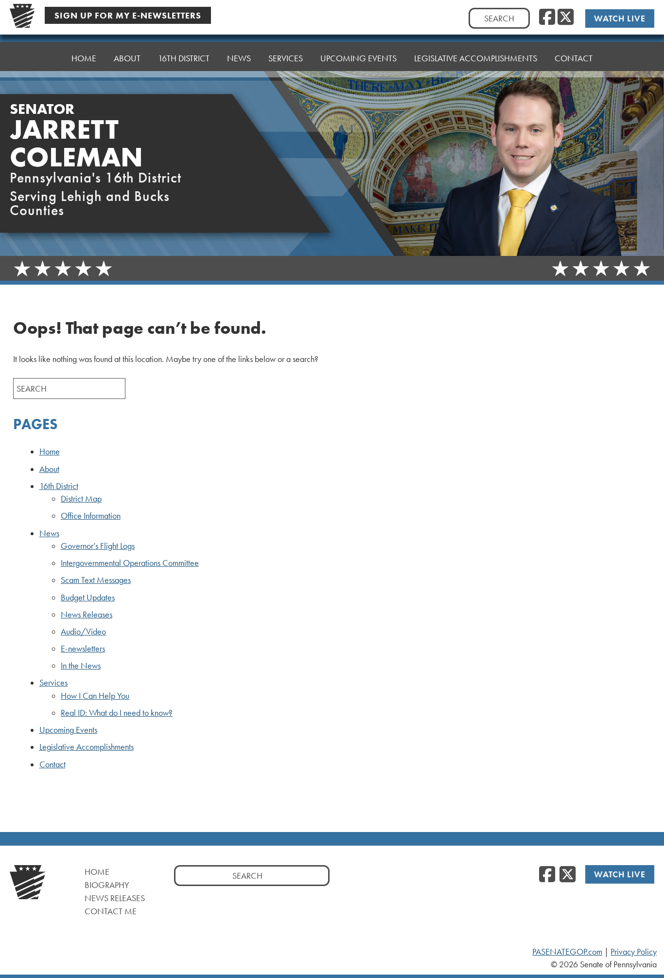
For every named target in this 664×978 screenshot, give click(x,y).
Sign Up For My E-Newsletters (127, 15)
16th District (58, 486)
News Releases (86, 614)
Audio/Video (83, 631)
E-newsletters (83, 648)
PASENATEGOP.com (567, 951)
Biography (107, 884)
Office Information (91, 515)
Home (83, 58)
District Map (81, 498)
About (127, 58)
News (49, 533)
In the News (81, 665)
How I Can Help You (95, 695)
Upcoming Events (358, 58)
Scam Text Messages (96, 580)
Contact (574, 58)
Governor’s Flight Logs (98, 546)
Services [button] (285, 58)
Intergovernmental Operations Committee (130, 563)
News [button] (239, 58)
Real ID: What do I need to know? (117, 712)
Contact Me (111, 911)
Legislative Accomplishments (475, 58)
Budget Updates (88, 597)
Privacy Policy (634, 951)
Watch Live (620, 18)
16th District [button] (184, 58)
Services (53, 682)
